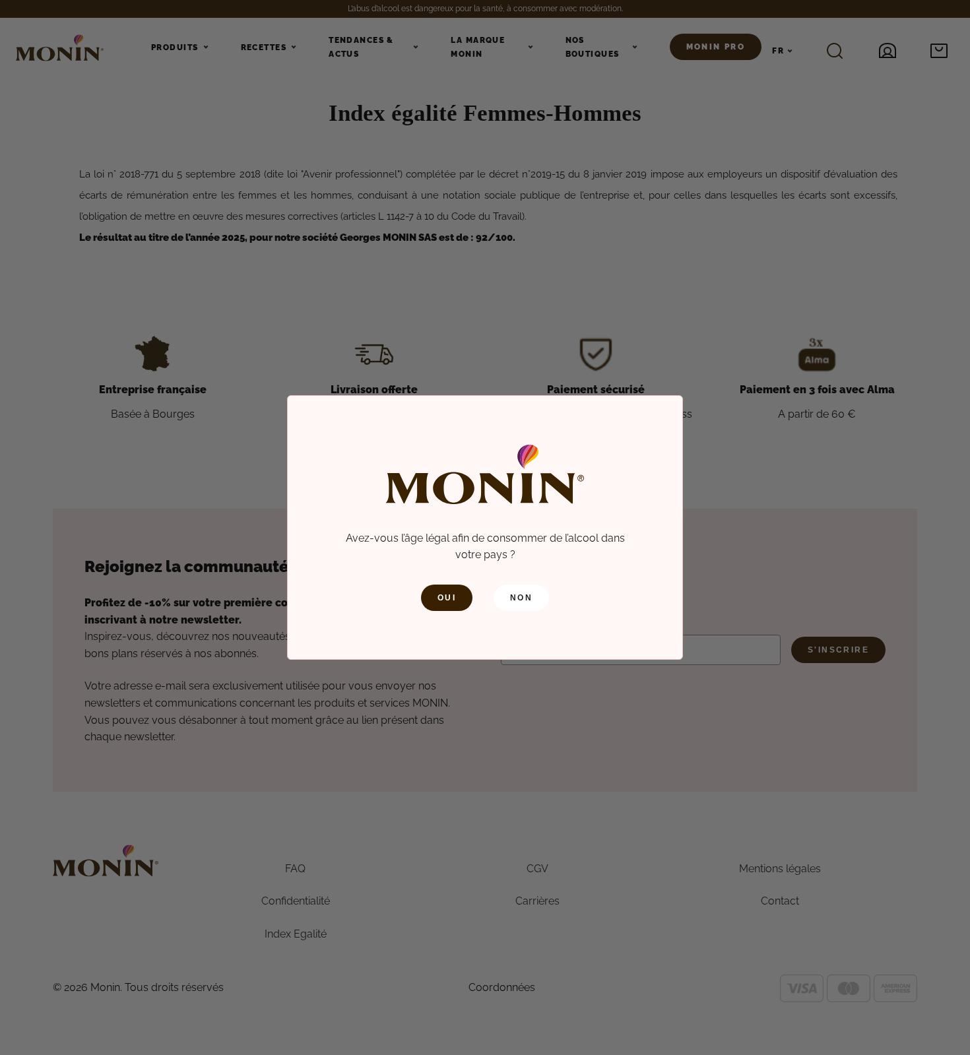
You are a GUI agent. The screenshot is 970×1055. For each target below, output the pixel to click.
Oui (446, 597)
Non (521, 597)
